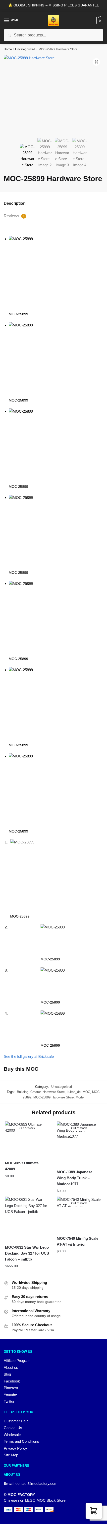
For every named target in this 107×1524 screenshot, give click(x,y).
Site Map (11, 1455)
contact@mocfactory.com (36, 1483)
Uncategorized (25, 49)
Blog (7, 1374)
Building (22, 1092)
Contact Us (13, 1428)
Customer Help (16, 1421)
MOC (86, 1092)
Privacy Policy (15, 1448)
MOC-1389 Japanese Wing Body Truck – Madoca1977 (74, 1178)
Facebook (12, 1381)
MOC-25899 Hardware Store (53, 1097)
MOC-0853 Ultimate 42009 (22, 1166)
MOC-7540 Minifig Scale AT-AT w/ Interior (77, 1241)
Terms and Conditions (21, 1441)
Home (8, 49)
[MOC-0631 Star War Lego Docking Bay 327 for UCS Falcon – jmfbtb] (27, 1219)
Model (80, 1097)
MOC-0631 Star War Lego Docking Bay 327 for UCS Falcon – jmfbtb (27, 1253)
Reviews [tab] (14, 216)
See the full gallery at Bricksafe (29, 1056)
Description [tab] (15, 203)
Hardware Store (54, 1092)
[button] (96, 62)
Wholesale (12, 1435)
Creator (35, 1092)
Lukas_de (74, 1092)
